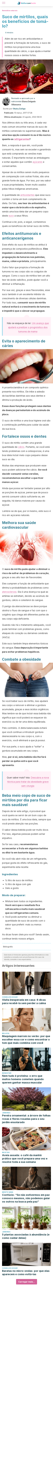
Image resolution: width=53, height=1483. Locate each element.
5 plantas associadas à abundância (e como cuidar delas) (26, 1236)
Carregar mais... (26, 1281)
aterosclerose (9, 591)
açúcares (37, 162)
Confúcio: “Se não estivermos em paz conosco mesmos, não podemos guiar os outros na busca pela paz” (26, 1198)
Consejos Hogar (9, 997)
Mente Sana (7, 1192)
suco (11, 215)
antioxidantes (27, 195)
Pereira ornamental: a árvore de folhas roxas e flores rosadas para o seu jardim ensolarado (26, 1119)
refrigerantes (21, 139)
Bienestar (6, 1073)
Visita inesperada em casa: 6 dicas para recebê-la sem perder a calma (24, 1001)
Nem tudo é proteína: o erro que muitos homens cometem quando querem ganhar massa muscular (23, 1079)
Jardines (6, 1113)
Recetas (6, 1152)
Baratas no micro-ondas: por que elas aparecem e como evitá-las (26, 1272)
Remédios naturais (9, 11)
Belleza (5, 1033)
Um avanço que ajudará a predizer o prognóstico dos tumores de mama (28, 327)
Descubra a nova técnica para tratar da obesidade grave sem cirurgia (28, 781)
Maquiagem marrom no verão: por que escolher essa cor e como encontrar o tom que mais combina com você (26, 1039)
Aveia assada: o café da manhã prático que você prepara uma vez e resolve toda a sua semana (24, 1158)
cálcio (21, 447)
